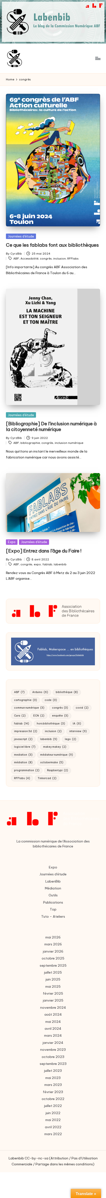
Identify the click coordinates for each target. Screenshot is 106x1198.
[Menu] (97, 58)
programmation (26, 770)
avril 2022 (53, 1127)
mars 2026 (53, 944)
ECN (38, 715)
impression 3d (25, 731)
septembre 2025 (53, 965)
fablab (47, 564)
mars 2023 (53, 1084)
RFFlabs (73, 258)
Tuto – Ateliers (53, 916)
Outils (53, 895)
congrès (46, 258)
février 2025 (53, 993)
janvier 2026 (53, 951)
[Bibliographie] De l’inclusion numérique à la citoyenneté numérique (51, 426)
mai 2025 (53, 986)
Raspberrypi (57, 770)
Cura (20, 715)
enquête (60, 715)
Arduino (40, 692)
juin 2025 (53, 979)
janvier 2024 (53, 1042)
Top (53, 909)
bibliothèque (67, 692)
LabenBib (53, 881)
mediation (23, 754)
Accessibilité (29, 258)
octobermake (51, 762)
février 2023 (53, 1092)
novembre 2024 (53, 1007)
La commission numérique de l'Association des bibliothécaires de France (53, 843)
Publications (53, 902)
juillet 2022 (53, 1105)
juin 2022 (53, 1113)
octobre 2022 (53, 1099)
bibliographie (30, 443)
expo (37, 564)
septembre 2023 (53, 1063)
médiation (23, 762)
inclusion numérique (69, 443)
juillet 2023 (53, 1070)
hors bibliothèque (51, 723)
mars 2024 (53, 1035)
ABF (16, 258)
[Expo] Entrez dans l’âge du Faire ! (44, 551)
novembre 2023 (53, 1049)
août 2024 (53, 1014)
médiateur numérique (56, 754)
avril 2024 (53, 1028)
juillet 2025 (53, 972)
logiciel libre (24, 746)
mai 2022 (53, 1120)
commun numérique (29, 707)
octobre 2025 (53, 958)
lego (70, 739)
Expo (12, 542)
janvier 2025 (53, 1000)
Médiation (53, 888)
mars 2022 (53, 1134)
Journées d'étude (21, 236)
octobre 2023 (53, 1056)
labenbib (60, 564)
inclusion (59, 258)
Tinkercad (47, 778)
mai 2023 (53, 1078)
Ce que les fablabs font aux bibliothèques (52, 245)
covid (82, 707)
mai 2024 (53, 1021)
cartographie (25, 700)
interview (78, 731)
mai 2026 (53, 937)
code (51, 700)
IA (77, 723)
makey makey (54, 746)
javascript (23, 739)
